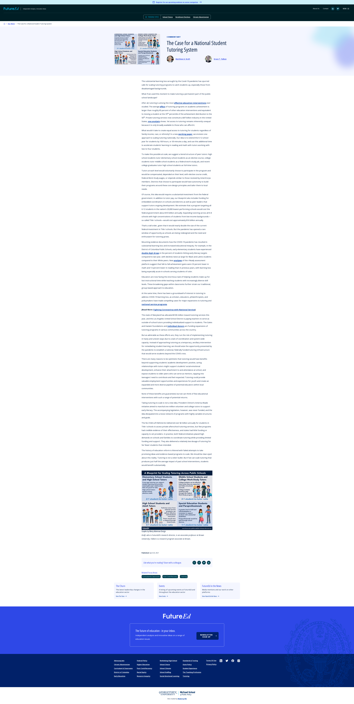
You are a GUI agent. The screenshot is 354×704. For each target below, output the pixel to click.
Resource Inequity (143, 676)
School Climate (165, 668)
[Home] (4, 23)
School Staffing (165, 672)
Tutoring (184, 577)
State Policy (187, 665)
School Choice (168, 17)
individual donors (175, 326)
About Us (316, 9)
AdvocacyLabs (119, 661)
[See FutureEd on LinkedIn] (221, 660)
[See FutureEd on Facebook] (232, 660)
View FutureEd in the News (209, 596)
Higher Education (143, 665)
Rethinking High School (168, 661)
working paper (185, 134)
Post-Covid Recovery (170, 577)
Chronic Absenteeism (201, 17)
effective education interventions (190, 103)
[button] (346, 8)
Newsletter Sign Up (206, 636)
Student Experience (190, 668)
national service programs (154, 304)
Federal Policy (142, 661)
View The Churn (120, 596)
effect (162, 106)
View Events (162, 596)
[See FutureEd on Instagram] (238, 660)
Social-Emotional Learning (169, 676)
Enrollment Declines (183, 17)
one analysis (154, 121)
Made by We (182, 699)
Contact (325, 9)
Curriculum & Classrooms (151, 577)
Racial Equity (141, 672)
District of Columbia (121, 672)
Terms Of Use (211, 661)
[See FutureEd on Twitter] (227, 660)
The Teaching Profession (192, 672)
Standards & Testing (190, 661)
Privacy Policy (211, 664)
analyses (178, 260)
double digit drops (150, 253)
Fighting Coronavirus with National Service (174, 309)
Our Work (11, 24)
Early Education (119, 676)
